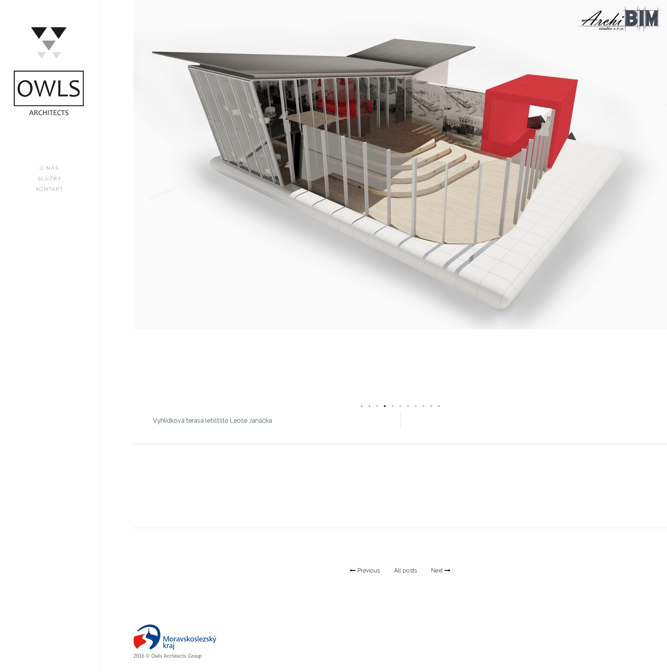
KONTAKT (49, 189)
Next (655, 200)
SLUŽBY (49, 178)
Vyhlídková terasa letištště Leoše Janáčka (212, 420)
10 (431, 406)
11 (439, 406)
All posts (405, 570)
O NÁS (49, 168)
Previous (145, 200)
